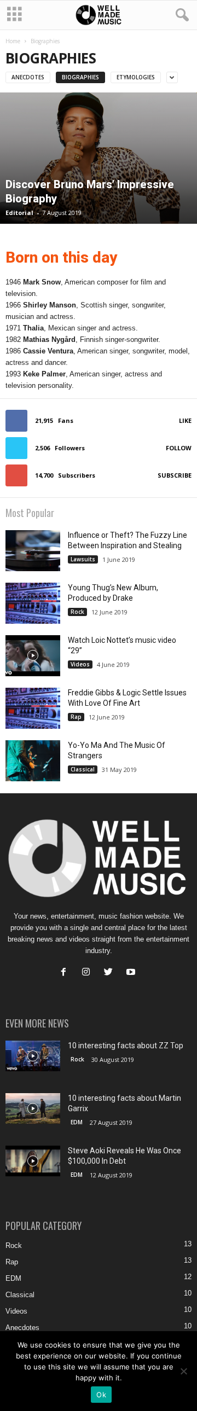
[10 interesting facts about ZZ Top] (32, 1056)
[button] (180, 15)
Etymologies (136, 77)
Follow (179, 448)
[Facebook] (66, 973)
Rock (77, 612)
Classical (83, 769)
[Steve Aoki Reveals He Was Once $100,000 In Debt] (32, 1161)
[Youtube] (132, 973)
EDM (77, 1122)
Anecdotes (27, 77)
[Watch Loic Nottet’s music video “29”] (32, 655)
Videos (80, 664)
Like (185, 420)
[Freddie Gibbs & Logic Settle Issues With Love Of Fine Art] (32, 708)
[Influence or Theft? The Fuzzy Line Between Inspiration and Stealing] (32, 550)
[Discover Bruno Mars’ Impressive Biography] (98, 158)
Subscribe (175, 475)
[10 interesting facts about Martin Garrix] (32, 1108)
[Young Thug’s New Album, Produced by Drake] (32, 603)
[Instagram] (88, 973)
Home (12, 41)
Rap (76, 717)
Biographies (80, 77)
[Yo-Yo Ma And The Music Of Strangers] (32, 760)
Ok (101, 1394)
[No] (183, 1371)
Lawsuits (83, 559)
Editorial (19, 212)
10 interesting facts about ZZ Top (125, 1045)
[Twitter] (111, 973)
